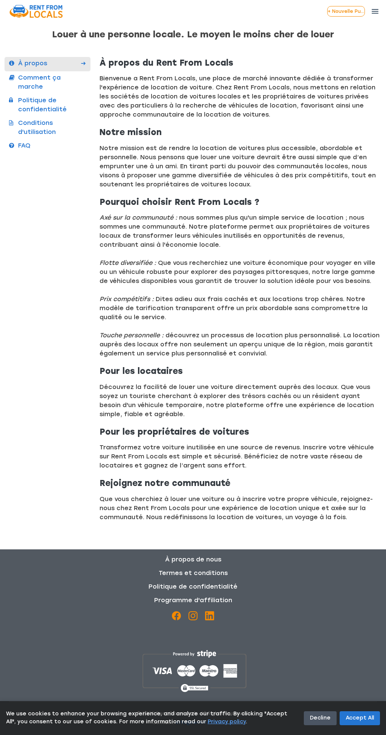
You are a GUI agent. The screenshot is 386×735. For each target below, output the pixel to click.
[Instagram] (193, 617)
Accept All (360, 718)
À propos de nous (193, 560)
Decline (320, 718)
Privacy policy (227, 722)
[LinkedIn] (209, 617)
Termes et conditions (193, 573)
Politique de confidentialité (193, 587)
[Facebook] (176, 617)
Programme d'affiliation (193, 601)
